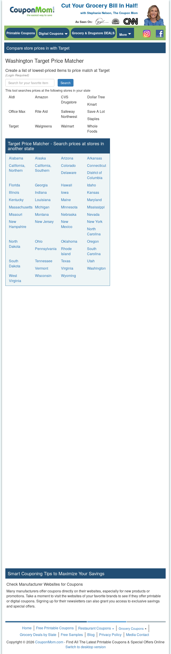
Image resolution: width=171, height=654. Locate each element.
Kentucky (16, 199)
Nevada (93, 214)
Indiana (41, 192)
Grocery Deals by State (38, 634)
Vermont (41, 268)
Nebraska (68, 214)
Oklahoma (69, 241)
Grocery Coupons (131, 628)
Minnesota (69, 207)
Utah (91, 260)
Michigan (42, 207)
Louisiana (43, 199)
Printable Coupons (20, 33)
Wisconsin (43, 275)
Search (66, 83)
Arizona (67, 158)
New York (94, 221)
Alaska (40, 158)
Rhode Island (66, 251)
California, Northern (17, 168)
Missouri (15, 214)
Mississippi (96, 207)
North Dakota (14, 244)
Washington (96, 268)
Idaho (91, 185)
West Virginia (15, 278)
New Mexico (66, 224)
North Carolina (94, 231)
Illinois (14, 192)
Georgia (41, 185)
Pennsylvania (46, 248)
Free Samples (72, 634)
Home (27, 627)
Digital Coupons (51, 33)
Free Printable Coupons (55, 627)
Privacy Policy (110, 634)
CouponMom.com (49, 641)
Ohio (39, 241)
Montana (42, 214)
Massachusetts (21, 207)
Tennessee (43, 260)
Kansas (93, 192)
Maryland (94, 199)
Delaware (68, 172)
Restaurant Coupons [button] (95, 628)
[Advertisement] (38, 318)
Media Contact (137, 634)
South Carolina (94, 251)
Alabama (16, 158)
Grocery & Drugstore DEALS (93, 33)
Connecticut (96, 165)
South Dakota (14, 263)
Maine (66, 199)
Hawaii (66, 185)
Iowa (65, 192)
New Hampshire (17, 224)
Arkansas (94, 158)
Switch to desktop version (85, 646)
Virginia (67, 268)
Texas (65, 260)
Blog (91, 634)
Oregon (93, 241)
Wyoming (68, 275)
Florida (14, 185)
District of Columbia (94, 175)
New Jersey (44, 221)
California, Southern (43, 168)
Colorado (68, 165)
